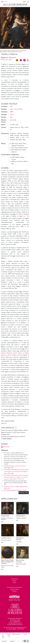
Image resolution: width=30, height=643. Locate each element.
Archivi (14, 582)
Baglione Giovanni (8, 57)
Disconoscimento (16, 634)
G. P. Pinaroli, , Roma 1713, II (16, 477)
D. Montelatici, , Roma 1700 (16, 471)
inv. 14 (26, 216)
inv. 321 (25, 269)
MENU (25, 1)
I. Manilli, (15, 466)
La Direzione (14, 579)
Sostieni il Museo (14, 589)
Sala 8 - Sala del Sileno (16, 109)
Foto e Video (19, 51)
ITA (2, 1)
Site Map (14, 591)
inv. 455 (19, 214)
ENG (6, 1)
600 (11, 117)
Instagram (12, 641)
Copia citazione (7, 438)
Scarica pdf (6, 446)
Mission (14, 580)
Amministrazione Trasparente (14, 587)
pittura (12, 114)
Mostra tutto (24, 492)
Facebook (4, 641)
